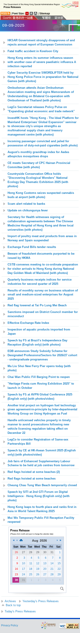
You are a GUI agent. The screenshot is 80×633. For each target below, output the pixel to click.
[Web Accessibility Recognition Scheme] (48, 625)
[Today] (21, 540)
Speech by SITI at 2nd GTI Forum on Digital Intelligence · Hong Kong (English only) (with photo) (39, 496)
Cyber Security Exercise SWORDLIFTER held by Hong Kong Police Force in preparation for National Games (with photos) (43, 77)
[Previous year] (13, 540)
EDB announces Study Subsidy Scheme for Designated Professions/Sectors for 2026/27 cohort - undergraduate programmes (42, 355)
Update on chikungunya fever (28, 210)
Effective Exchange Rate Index (28, 322)
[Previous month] (16, 540)
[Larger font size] (31, 13)
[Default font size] (27, 13)
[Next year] (60, 540)
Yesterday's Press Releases (40, 601)
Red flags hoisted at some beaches (32, 478)
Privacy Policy (9, 625)
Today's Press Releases (20, 611)
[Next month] (57, 540)
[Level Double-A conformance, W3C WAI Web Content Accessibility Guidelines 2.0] (69, 626)
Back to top (13, 605)
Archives (10, 601)
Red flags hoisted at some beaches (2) (34, 472)
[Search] (62, 588)
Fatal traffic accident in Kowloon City (33, 51)
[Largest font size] (35, 13)
